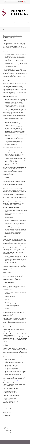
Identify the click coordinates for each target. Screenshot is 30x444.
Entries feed (6, 428)
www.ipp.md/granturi (16, 379)
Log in (5, 427)
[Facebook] (8, 1)
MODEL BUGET (6, 415)
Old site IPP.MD (22, 442)
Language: (20, 1)
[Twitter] (11, 1)
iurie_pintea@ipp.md (11, 398)
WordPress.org (7, 432)
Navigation (7, 26)
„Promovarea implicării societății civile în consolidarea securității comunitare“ (14, 48)
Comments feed (7, 430)
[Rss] (14, 1)
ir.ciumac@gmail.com (11, 391)
